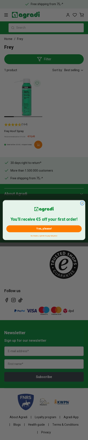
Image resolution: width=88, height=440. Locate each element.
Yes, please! (43, 229)
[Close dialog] (82, 203)
